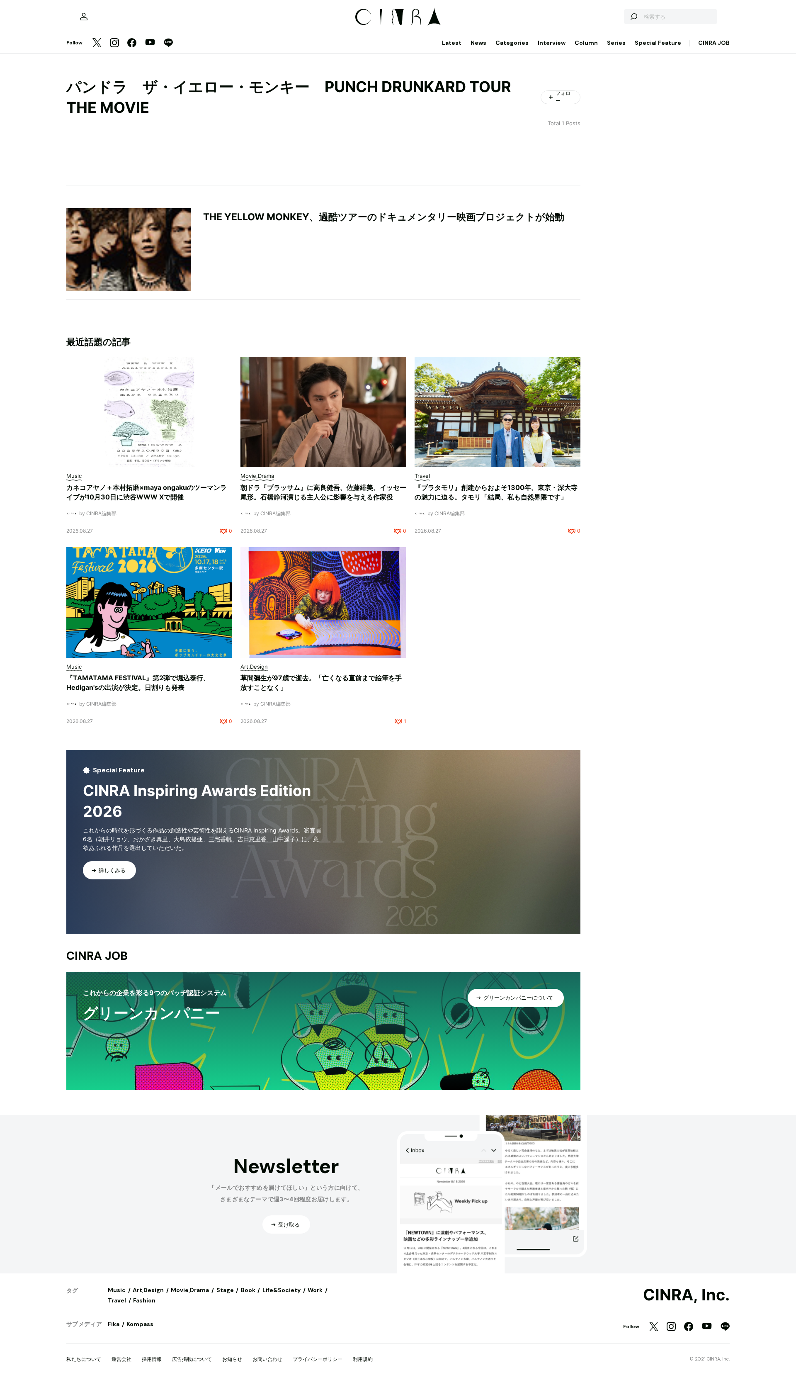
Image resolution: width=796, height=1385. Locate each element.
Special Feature (658, 42)
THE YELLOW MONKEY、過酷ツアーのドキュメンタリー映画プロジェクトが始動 (383, 217)
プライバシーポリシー (317, 1359)
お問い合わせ (267, 1359)
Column (586, 42)
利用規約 (363, 1359)
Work (315, 1290)
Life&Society (281, 1290)
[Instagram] (114, 43)
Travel (117, 1300)
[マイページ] (84, 17)
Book (248, 1290)
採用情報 (152, 1359)
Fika (113, 1324)
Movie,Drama (190, 1290)
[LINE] (168, 43)
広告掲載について (192, 1359)
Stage (225, 1290)
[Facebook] (131, 43)
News (478, 42)
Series (616, 42)
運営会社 (121, 1359)
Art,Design (148, 1290)
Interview (551, 42)
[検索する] (633, 16)
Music (117, 1290)
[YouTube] (150, 43)
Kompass (139, 1324)
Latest (451, 42)
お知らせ (232, 1359)
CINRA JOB (714, 42)
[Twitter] (97, 43)
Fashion (144, 1300)
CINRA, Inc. (686, 1295)
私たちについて (83, 1359)
